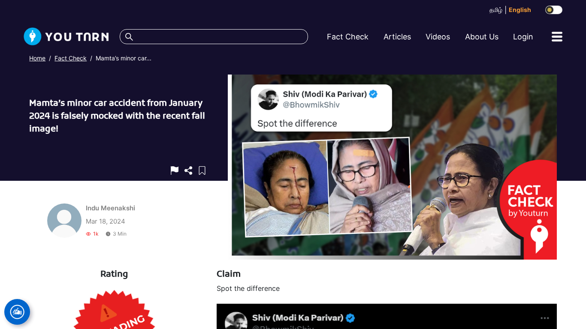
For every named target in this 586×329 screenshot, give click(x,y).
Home (37, 58)
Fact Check (70, 58)
